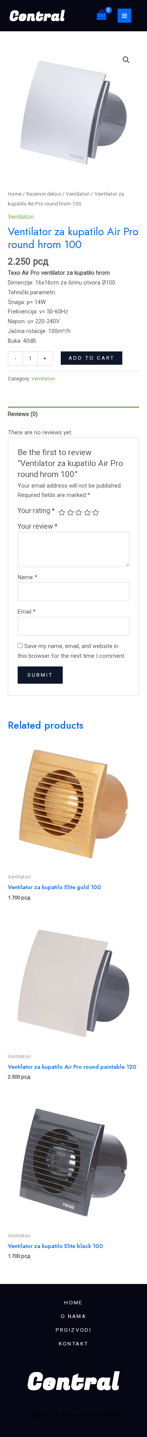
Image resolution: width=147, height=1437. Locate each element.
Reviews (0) (23, 414)
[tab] (73, 414)
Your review (38, 526)
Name (27, 577)
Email (27, 611)
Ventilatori (78, 194)
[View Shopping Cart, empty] (101, 15)
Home (15, 194)
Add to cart (91, 358)
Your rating (36, 511)
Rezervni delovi (43, 194)
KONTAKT (74, 1343)
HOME (73, 1302)
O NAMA (73, 1316)
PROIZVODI (74, 1330)
